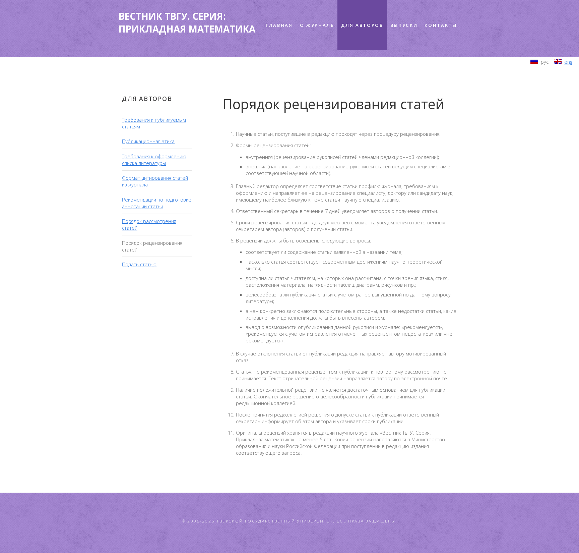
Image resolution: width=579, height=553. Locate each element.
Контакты (441, 25)
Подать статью (139, 264)
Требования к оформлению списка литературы (154, 159)
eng (568, 61)
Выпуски (403, 25)
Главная (279, 25)
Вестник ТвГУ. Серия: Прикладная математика (187, 22)
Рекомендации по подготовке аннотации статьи (156, 203)
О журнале (317, 25)
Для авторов (362, 25)
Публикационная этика (148, 141)
